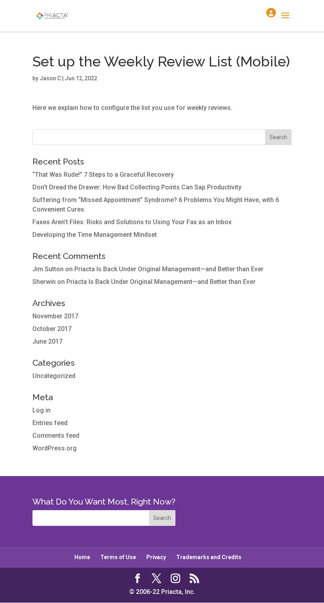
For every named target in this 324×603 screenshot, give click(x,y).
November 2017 (55, 316)
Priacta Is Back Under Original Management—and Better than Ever (169, 269)
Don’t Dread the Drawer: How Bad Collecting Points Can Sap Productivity (136, 187)
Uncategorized (53, 376)
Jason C (50, 78)
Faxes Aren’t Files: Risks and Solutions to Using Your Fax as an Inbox (132, 222)
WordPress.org (54, 448)
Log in (41, 410)
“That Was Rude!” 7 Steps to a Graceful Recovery (103, 174)
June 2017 (47, 341)
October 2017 (52, 329)
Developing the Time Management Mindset (94, 234)
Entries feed (50, 423)
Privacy (156, 557)
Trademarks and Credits (208, 557)
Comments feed (55, 435)
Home (82, 557)
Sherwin (44, 281)
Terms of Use (118, 557)
